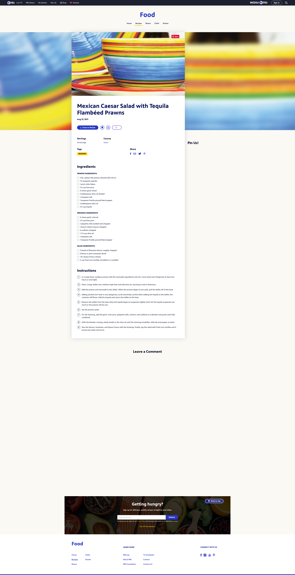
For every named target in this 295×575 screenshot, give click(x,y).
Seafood (82, 154)
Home (129, 23)
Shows (148, 23)
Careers (146, 559)
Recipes (138, 23)
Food (147, 14)
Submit (172, 517)
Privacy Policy (141, 521)
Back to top (215, 501)
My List (53, 3)
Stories (165, 23)
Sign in (277, 3)
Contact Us (147, 564)
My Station (42, 3)
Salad (106, 142)
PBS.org (126, 555)
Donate (76, 3)
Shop (64, 3)
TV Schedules (148, 555)
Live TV (19, 3)
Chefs (156, 23)
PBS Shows (30, 3)
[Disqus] (147, 386)
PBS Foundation (129, 564)
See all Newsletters (147, 526)
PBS (11, 3)
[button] (258, 3)
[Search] (286, 2)
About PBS (127, 559)
